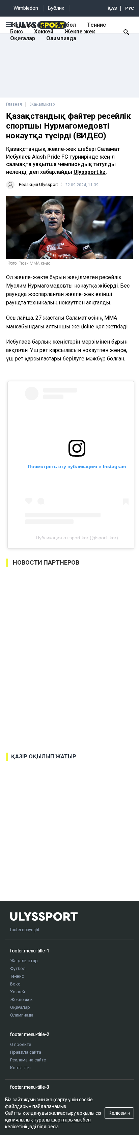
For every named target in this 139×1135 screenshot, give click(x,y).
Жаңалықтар (27, 25)
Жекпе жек (79, 31)
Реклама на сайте (28, 1059)
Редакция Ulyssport (38, 184)
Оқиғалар (22, 38)
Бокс (16, 31)
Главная (14, 104)
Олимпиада (61, 38)
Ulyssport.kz (90, 172)
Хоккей (43, 31)
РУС (129, 8)
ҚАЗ (112, 8)
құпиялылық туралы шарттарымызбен (48, 1120)
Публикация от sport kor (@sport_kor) (77, 537)
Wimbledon (25, 8)
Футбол (66, 25)
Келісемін (119, 1113)
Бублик (56, 8)
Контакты (20, 1067)
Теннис (96, 25)
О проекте (20, 1044)
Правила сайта (25, 1052)
